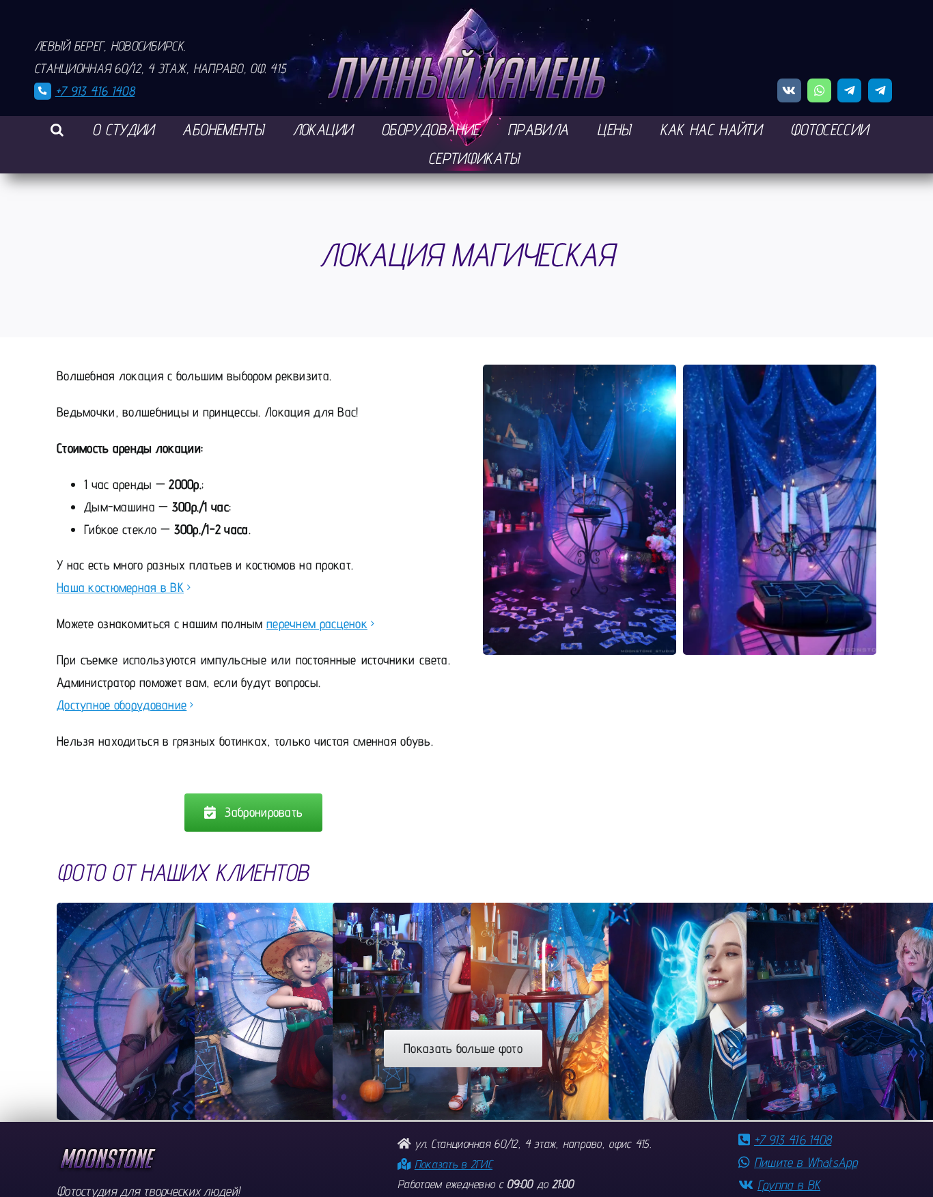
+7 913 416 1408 (95, 90)
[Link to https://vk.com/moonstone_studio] (789, 90)
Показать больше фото (463, 1048)
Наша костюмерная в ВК (120, 587)
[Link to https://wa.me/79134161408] (819, 90)
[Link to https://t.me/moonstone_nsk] (849, 90)
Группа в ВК (788, 1184)
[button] (57, 130)
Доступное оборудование (121, 704)
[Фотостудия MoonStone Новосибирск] (108, 1151)
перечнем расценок (316, 623)
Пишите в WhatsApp (805, 1162)
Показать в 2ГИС (453, 1164)
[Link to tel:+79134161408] (42, 91)
